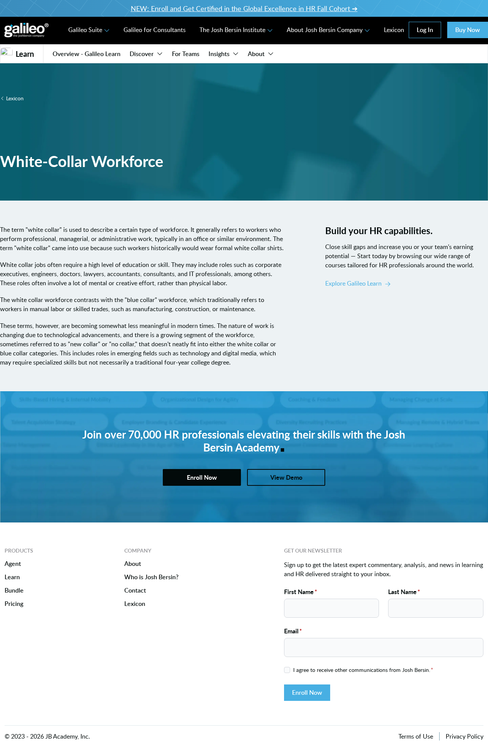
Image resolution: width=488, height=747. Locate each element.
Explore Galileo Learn (353, 283)
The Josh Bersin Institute (232, 30)
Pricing (14, 603)
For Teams (185, 54)
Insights (219, 54)
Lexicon (394, 30)
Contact (135, 590)
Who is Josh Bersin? (151, 577)
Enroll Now (307, 692)
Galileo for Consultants (155, 30)
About (256, 54)
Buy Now (467, 30)
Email (293, 631)
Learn (12, 577)
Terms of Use (415, 736)
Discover (142, 54)
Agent (13, 563)
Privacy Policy (464, 736)
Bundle (14, 590)
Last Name (404, 592)
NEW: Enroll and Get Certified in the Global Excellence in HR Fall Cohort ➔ (244, 8)
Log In (425, 30)
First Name (300, 592)
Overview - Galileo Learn (86, 54)
